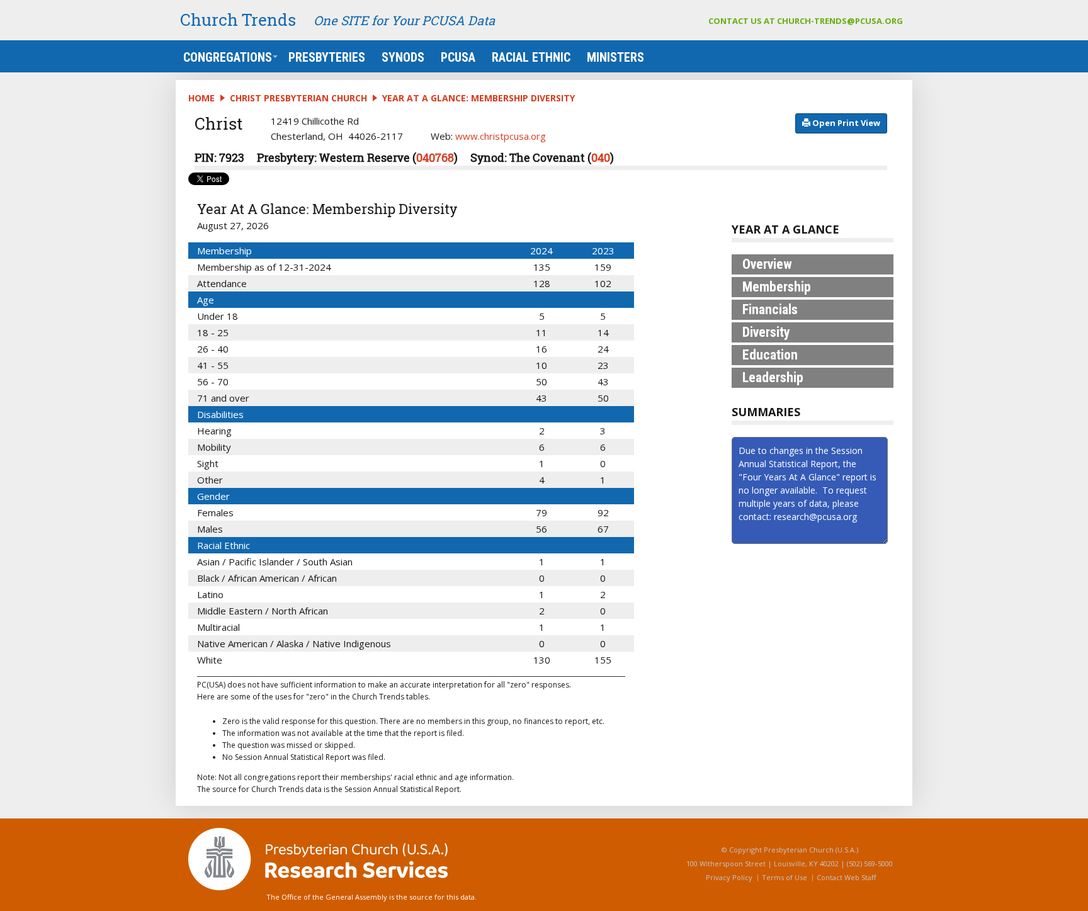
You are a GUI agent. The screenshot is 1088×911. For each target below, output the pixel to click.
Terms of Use (784, 877)
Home (201, 98)
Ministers (615, 57)
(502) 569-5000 (870, 863)
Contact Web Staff (846, 877)
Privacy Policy (729, 877)
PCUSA (458, 57)
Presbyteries (326, 57)
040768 (435, 157)
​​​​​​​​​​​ (845, 122)
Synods (403, 57)
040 (600, 157)
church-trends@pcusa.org (840, 20)
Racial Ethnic (531, 57)
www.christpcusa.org (500, 136)
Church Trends (238, 19)
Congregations (227, 57)
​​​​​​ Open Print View (845, 122)
